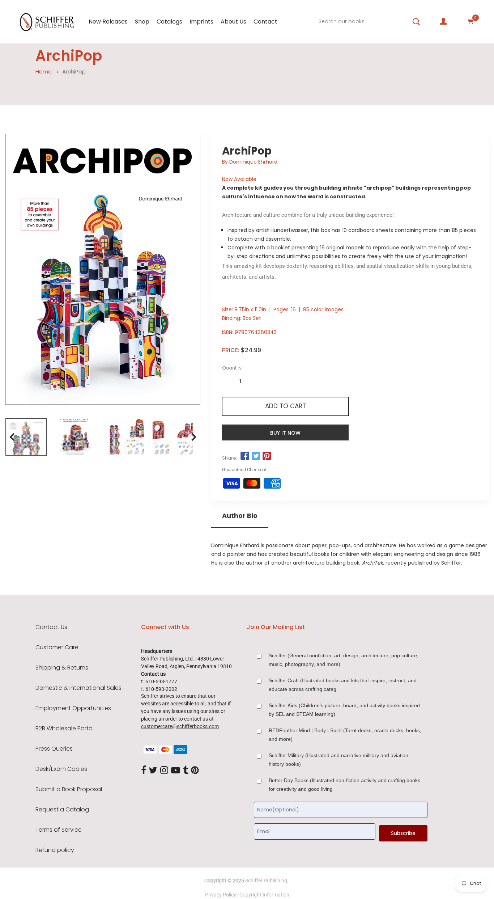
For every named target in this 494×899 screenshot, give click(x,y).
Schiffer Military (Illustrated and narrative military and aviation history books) (338, 759)
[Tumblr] (185, 770)
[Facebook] (143, 770)
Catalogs (169, 21)
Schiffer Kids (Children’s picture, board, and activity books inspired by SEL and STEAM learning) (344, 709)
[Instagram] (164, 770)
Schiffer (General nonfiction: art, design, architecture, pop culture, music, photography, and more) (343, 660)
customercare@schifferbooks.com (180, 726)
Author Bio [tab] (239, 515)
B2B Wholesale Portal (64, 728)
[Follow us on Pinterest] (267, 456)
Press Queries (54, 749)
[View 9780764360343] (26, 437)
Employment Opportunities (73, 708)
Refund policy (54, 850)
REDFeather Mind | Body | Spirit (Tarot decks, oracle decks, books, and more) (345, 734)
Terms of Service (58, 830)
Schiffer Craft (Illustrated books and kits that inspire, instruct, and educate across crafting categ (343, 685)
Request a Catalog (62, 810)
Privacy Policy (220, 895)
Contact (265, 21)
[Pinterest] (195, 770)
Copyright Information (264, 895)
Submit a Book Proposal (68, 789)
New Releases (108, 21)
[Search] (416, 21)
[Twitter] (153, 770)
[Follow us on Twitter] (256, 456)
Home (43, 71)
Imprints (201, 21)
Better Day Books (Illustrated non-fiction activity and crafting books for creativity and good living (344, 784)
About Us (233, 21)
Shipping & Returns (61, 668)
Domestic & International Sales (78, 688)
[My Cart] (470, 21)
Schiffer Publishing (266, 880)
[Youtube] (175, 770)
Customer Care (56, 647)
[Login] (443, 21)
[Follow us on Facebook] (245, 456)
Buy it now (285, 432)
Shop (142, 21)
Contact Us (51, 627)
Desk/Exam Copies (61, 769)
